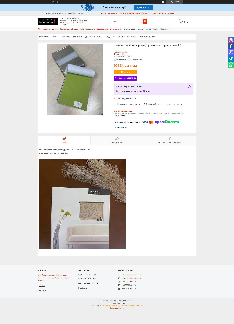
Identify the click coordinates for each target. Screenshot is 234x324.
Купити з (122, 78)
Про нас (55, 37)
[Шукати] (145, 21)
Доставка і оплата (94, 37)
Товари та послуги (50, 29)
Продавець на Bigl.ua (117, 303)
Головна (43, 37)
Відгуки (110, 37)
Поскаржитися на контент (110, 306)
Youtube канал (147, 37)
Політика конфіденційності (131, 306)
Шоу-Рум (66, 37)
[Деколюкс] (48, 21)
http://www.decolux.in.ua (132, 275)
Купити (127, 72)
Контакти (77, 37)
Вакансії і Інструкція (127, 37)
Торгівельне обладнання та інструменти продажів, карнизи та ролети (90, 29)
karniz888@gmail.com (131, 278)
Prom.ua (130, 301)
